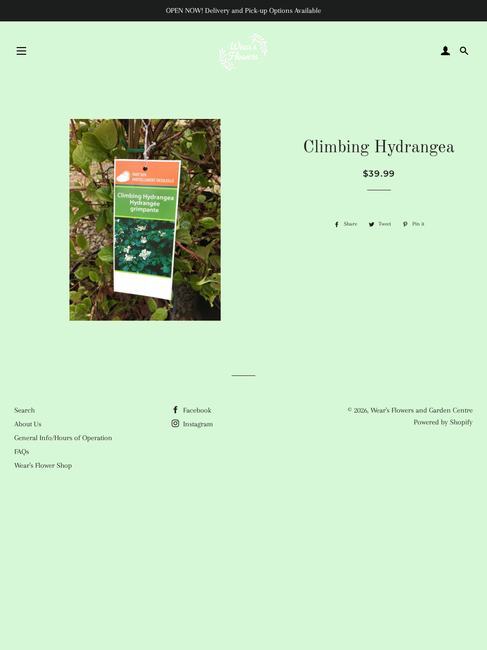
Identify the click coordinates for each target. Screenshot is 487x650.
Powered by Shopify (443, 422)
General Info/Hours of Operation (63, 437)
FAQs (21, 451)
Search (24, 410)
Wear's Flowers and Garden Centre (421, 410)
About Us (27, 424)
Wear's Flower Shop (43, 465)
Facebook (196, 410)
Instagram (197, 424)
